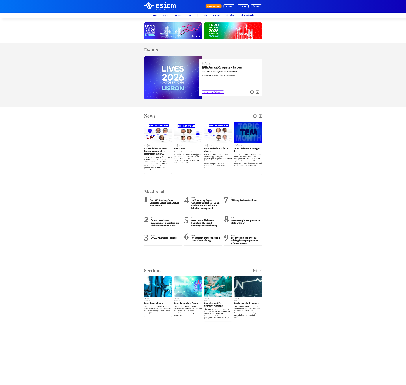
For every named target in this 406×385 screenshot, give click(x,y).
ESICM (154, 15)
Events (191, 15)
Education (230, 15)
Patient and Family (247, 15)
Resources (179, 15)
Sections (166, 15)
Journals (203, 15)
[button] (257, 92)
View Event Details (94, 92)
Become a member (213, 6)
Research (216, 15)
